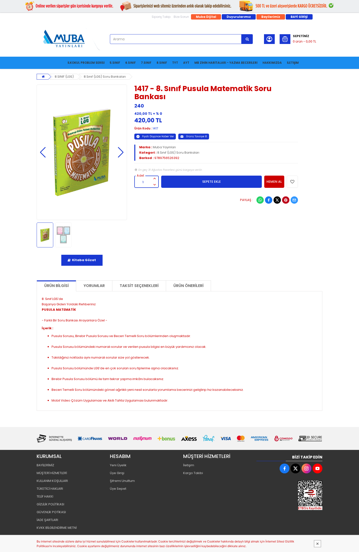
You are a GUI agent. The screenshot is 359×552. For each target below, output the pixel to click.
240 (139, 105)
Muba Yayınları (164, 147)
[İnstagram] (306, 468)
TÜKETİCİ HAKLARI (50, 488)
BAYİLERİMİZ (45, 465)
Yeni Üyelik (118, 465)
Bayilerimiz (270, 17)
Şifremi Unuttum (122, 480)
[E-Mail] (294, 200)
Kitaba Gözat (84, 260)
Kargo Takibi (193, 473)
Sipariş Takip (161, 17)
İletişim (188, 465)
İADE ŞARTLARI (47, 520)
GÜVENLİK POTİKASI (51, 512)
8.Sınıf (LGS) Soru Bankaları (105, 76)
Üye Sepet (118, 488)
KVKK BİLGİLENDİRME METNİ (57, 527)
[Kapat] (317, 543)
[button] (43, 152)
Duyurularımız (239, 17)
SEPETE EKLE (211, 181)
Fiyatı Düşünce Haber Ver (158, 136)
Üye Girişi (117, 473)
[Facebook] (268, 200)
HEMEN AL (274, 181)
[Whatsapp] (260, 200)
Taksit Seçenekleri (139, 285)
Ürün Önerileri (188, 285)
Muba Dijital (206, 17)
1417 (155, 128)
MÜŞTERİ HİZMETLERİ (52, 473)
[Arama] (247, 39)
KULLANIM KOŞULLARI (52, 480)
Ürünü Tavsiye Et (196, 136)
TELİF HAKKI (45, 496)
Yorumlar (94, 285)
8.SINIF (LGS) (64, 76)
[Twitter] (277, 200)
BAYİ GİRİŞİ (299, 17)
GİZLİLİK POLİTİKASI (50, 504)
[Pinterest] (285, 200)
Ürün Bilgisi (56, 285)
